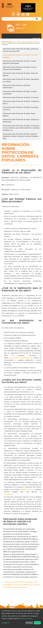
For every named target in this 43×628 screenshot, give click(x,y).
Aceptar (37, 623)
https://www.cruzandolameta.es (20, 358)
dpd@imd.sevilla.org (26, 489)
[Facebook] (13, 14)
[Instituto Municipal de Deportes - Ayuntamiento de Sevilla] (8, 5)
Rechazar (29, 623)
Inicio (14, 42)
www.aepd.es (8, 494)
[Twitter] (18, 14)
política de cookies (25, 618)
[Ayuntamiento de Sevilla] (28, 7)
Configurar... (6, 622)
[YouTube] (23, 14)
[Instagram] (28, 14)
